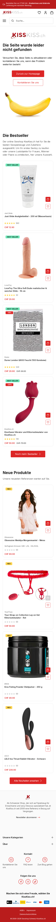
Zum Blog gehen (45, 864)
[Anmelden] (45, 12)
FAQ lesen (28, 864)
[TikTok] (35, 881)
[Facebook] (20, 881)
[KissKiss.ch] (12, 12)
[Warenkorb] (51, 12)
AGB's (22, 910)
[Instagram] (28, 881)
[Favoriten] (39, 12)
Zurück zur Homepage (28, 73)
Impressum (31, 910)
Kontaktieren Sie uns (28, 82)
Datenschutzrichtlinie (28, 914)
